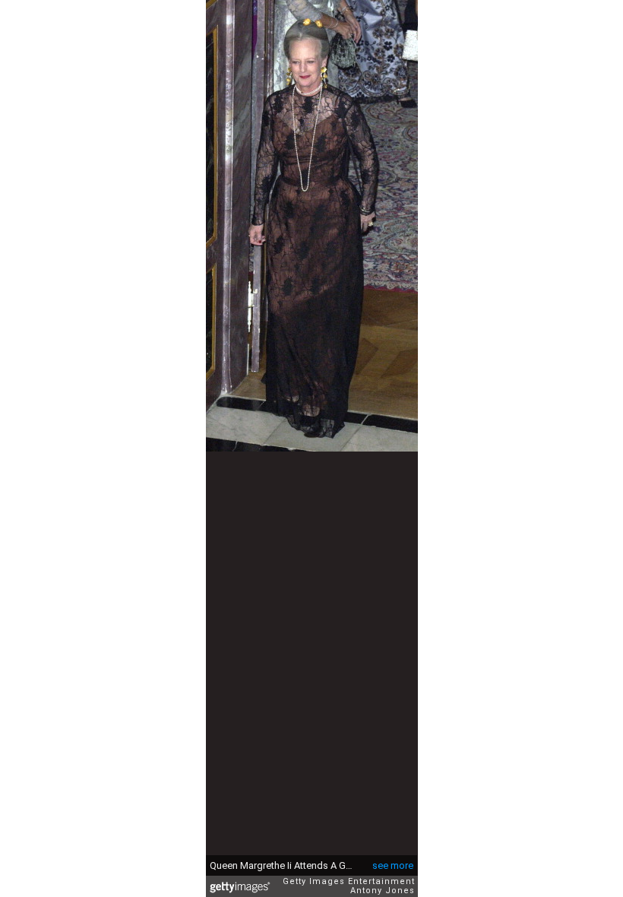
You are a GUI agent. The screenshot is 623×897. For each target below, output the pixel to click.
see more (392, 865)
